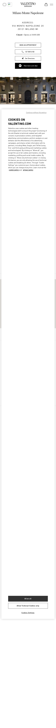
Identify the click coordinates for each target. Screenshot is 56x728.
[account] (4, 4)
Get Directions (33, 58)
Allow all (28, 599)
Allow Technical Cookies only (28, 606)
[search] (10, 4)
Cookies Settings (27, 613)
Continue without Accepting (36, 112)
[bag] (46, 4)
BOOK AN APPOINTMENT (28, 45)
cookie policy (14, 170)
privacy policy (28, 170)
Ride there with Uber (31, 66)
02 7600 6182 (29, 52)
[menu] (51, 4)
